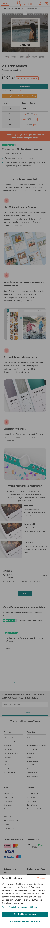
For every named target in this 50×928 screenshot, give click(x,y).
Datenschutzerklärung (27, 907)
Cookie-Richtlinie (9, 907)
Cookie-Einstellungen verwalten (25, 921)
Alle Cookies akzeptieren (25, 914)
